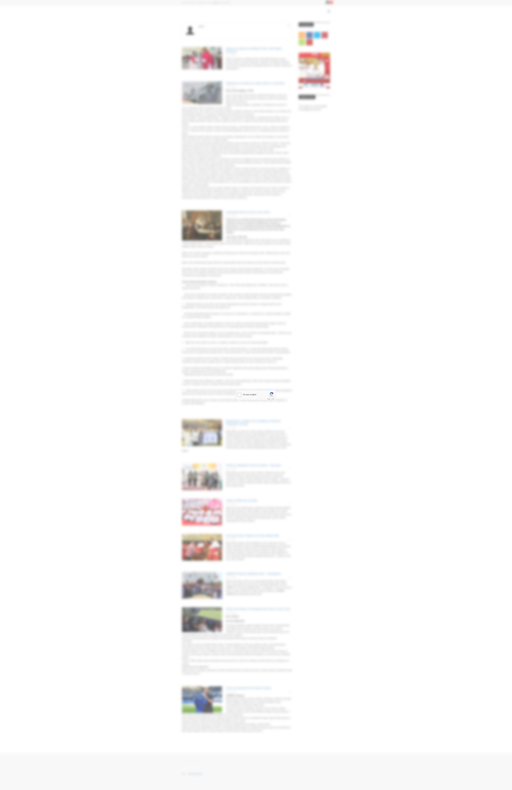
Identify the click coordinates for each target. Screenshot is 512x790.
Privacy (269, 399)
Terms (273, 399)
